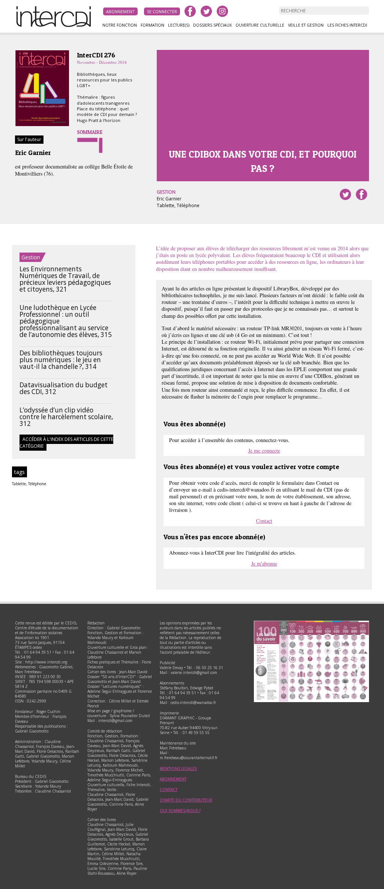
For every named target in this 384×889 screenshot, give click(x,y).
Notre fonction (119, 25)
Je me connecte (264, 450)
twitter (206, 11)
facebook (190, 11)
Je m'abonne (264, 563)
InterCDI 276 (96, 55)
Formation (152, 25)
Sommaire (89, 132)
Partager (361, 194)
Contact (264, 520)
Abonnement (120, 11)
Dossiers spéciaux (212, 25)
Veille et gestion (306, 25)
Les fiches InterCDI (347, 25)
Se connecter (162, 11)
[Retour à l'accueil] (56, 26)
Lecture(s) (178, 25)
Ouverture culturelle (260, 25)
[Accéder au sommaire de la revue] (42, 125)
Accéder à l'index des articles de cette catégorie (66, 442)
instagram (222, 11)
